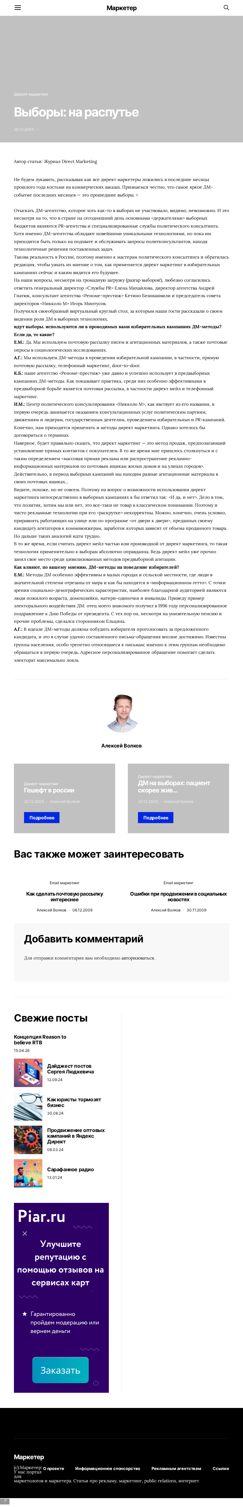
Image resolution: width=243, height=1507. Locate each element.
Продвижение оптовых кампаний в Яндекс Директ (75, 1136)
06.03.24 (55, 1149)
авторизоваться (138, 958)
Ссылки (221, 1468)
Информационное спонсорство (107, 1468)
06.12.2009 (82, 910)
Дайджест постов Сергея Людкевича (70, 1069)
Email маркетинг (65, 882)
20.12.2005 (24, 129)
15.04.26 (21, 1050)
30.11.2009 (196, 910)
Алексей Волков (121, 745)
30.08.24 (55, 1113)
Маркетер (122, 8)
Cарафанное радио (70, 1169)
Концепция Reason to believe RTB (40, 1039)
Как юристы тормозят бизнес (74, 1102)
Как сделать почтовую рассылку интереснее (64, 897)
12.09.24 (55, 1079)
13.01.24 (54, 1177)
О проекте (53, 1468)
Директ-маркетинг (31, 94)
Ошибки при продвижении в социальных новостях (178, 897)
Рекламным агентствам (176, 1468)
